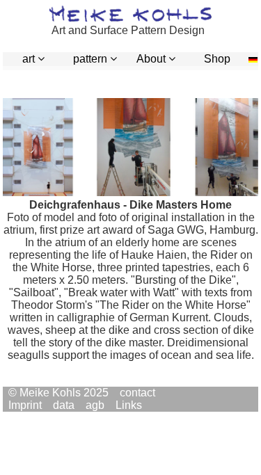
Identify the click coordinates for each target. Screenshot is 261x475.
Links (129, 405)
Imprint (25, 405)
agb (95, 405)
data (63, 405)
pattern (95, 59)
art (33, 59)
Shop (217, 59)
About (155, 59)
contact (137, 392)
